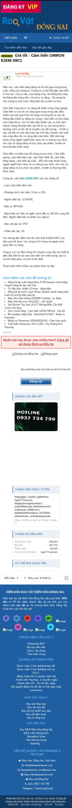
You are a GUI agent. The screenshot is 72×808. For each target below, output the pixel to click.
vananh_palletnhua (38, 496)
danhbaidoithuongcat (26, 512)
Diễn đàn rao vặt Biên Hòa (34, 798)
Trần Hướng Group (36, 740)
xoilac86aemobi (23, 506)
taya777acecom (23, 500)
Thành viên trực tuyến (32, 489)
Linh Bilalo (44, 512)
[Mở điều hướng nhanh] (66, 578)
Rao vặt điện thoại (36, 714)
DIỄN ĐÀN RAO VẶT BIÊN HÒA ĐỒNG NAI (35, 592)
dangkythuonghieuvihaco (28, 503)
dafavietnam (21, 516)
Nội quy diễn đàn (36, 647)
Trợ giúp (59, 804)
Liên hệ (48, 804)
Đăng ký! (36, 381)
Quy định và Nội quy (31, 804)
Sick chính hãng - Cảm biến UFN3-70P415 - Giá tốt (36, 311)
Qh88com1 (33, 509)
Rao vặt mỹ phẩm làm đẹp (36, 710)
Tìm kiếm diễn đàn (15, 47)
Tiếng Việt (13, 804)
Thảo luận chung (36, 654)
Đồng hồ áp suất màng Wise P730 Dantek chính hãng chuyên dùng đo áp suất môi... (36, 284)
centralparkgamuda (39, 516)
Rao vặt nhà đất (36, 707)
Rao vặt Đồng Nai (38, 779)
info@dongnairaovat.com (39, 765)
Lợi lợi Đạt (22, 73)
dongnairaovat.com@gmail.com (38, 769)
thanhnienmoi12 (41, 506)
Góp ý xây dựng (36, 650)
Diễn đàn (10, 37)
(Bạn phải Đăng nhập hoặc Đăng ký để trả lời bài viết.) (46, 369)
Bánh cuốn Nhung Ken (36, 733)
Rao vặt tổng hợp (36, 703)
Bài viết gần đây (42, 47)
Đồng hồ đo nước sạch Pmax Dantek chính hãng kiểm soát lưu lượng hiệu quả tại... (36, 293)
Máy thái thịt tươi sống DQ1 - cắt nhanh (30, 301)
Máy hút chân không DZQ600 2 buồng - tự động (34, 298)
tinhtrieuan (20, 509)
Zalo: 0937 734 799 (38, 783)
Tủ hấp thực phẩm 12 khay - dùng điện (29, 288)
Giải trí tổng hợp (36, 717)
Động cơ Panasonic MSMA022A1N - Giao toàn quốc (37, 320)
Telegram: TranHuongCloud (37, 788)
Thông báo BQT (36, 643)
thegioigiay (20, 496)
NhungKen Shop (36, 736)
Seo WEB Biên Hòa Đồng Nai (36, 729)
